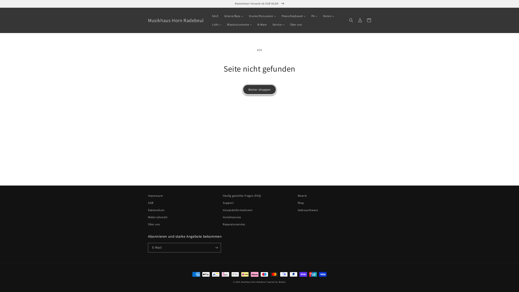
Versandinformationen (237, 210)
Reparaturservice (234, 224)
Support (228, 203)
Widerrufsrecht (157, 217)
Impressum (155, 196)
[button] (351, 20)
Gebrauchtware (308, 210)
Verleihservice (232, 217)
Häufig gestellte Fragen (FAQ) (242, 196)
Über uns (154, 224)
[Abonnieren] (216, 247)
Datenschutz (156, 210)
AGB (150, 203)
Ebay (301, 203)
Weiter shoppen (259, 89)
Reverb (302, 196)
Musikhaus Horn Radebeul (253, 282)
